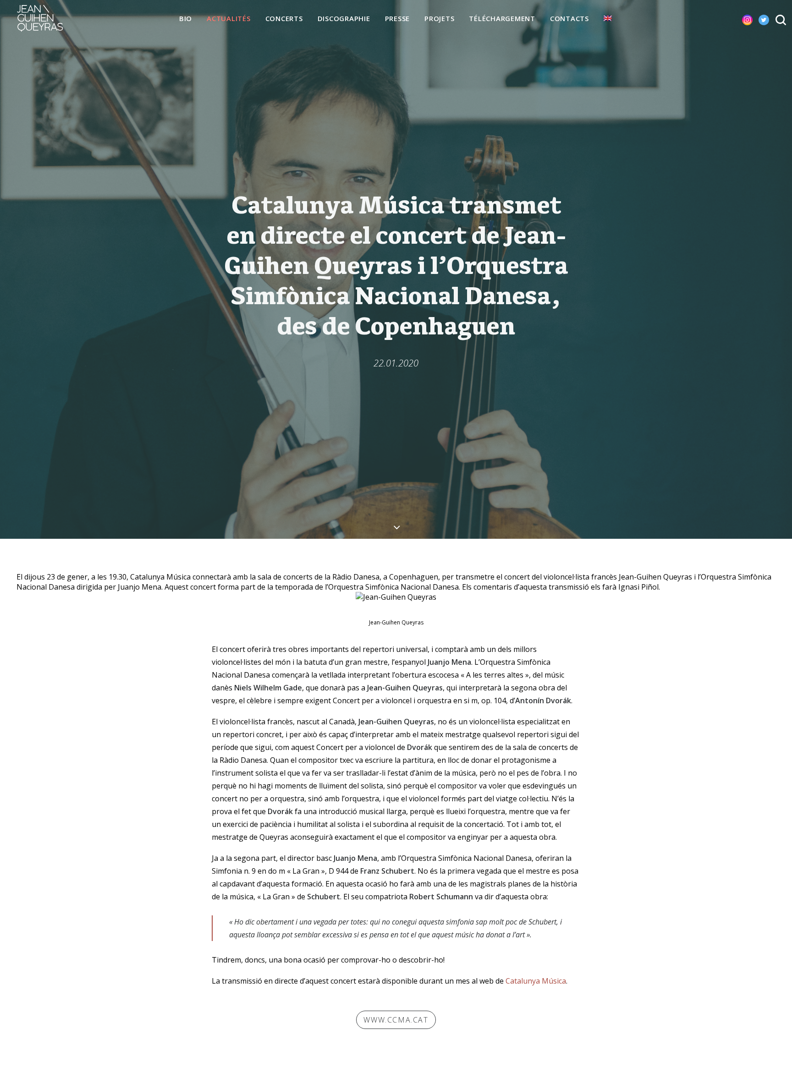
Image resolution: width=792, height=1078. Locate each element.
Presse (397, 18)
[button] (740, 18)
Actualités (229, 18)
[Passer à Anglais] (607, 18)
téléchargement (502, 18)
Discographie (344, 18)
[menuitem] (185, 18)
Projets (439, 18)
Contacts (569, 18)
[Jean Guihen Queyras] (39, 18)
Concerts (284, 18)
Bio (185, 18)
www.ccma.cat (395, 1020)
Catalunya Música (536, 981)
